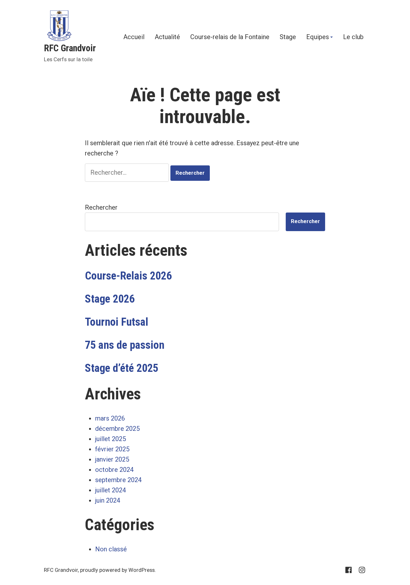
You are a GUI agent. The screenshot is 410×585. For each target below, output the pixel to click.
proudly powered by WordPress (117, 570)
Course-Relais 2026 (128, 275)
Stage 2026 (110, 298)
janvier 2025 (112, 459)
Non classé (111, 549)
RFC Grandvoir (70, 48)
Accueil (133, 37)
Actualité (167, 37)
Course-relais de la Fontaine (229, 37)
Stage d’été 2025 (121, 368)
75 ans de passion (124, 344)
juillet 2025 (110, 439)
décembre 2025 (117, 428)
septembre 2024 (118, 480)
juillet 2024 (110, 490)
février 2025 (112, 449)
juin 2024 (107, 500)
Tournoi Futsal (116, 321)
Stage (288, 37)
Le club (353, 37)
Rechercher (101, 207)
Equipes (317, 37)
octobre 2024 (114, 469)
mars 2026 (110, 418)
